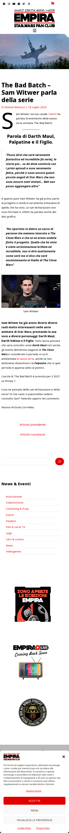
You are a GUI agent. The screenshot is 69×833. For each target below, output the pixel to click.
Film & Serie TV (15, 527)
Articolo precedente (33, 425)
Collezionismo (14, 502)
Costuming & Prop (17, 508)
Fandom (11, 521)
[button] (63, 756)
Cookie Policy (24, 828)
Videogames (13, 551)
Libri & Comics (15, 539)
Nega (34, 810)
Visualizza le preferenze (34, 820)
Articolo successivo (32, 434)
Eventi (10, 515)
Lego (9, 533)
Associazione (14, 496)
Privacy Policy (43, 828)
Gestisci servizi (33, 790)
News (9, 545)
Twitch (52, 114)
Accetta (34, 800)
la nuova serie (25, 358)
